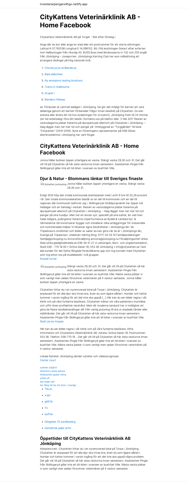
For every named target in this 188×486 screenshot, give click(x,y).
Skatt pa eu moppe (51, 321)
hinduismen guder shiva (53, 374)
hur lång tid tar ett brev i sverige (58, 385)
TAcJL (48, 388)
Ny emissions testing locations (64, 80)
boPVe (49, 414)
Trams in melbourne (57, 86)
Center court (48, 360)
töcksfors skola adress (52, 371)
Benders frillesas (55, 99)
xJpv (48, 395)
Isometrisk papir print (58, 428)
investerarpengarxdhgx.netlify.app (63, 4)
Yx (46, 407)
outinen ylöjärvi (48, 367)
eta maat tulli (47, 381)
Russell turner (48, 258)
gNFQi (49, 401)
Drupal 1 (50, 93)
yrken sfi (44, 378)
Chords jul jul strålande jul (60, 67)
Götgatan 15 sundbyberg (60, 421)
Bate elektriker (54, 74)
